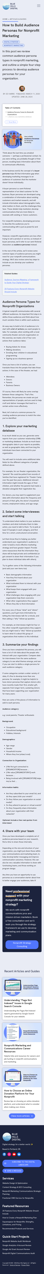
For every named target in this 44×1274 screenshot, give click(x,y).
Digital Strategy (11, 42)
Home (5, 19)
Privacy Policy (25, 1265)
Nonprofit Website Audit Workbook (16, 1241)
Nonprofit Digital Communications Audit (18, 1253)
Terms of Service (15, 1265)
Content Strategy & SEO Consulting (16, 1187)
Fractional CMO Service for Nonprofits (18, 1198)
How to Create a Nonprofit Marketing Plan (19, 1217)
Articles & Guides (18, 19)
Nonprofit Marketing (13, 45)
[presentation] (22, 987)
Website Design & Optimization (15, 1183)
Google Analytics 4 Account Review (16, 1245)
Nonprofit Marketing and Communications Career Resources (17, 1048)
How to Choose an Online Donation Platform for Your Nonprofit (19, 1093)
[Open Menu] (39, 6)
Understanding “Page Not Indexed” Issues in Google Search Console (18, 1003)
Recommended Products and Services (18, 1228)
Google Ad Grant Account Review (16, 1249)
